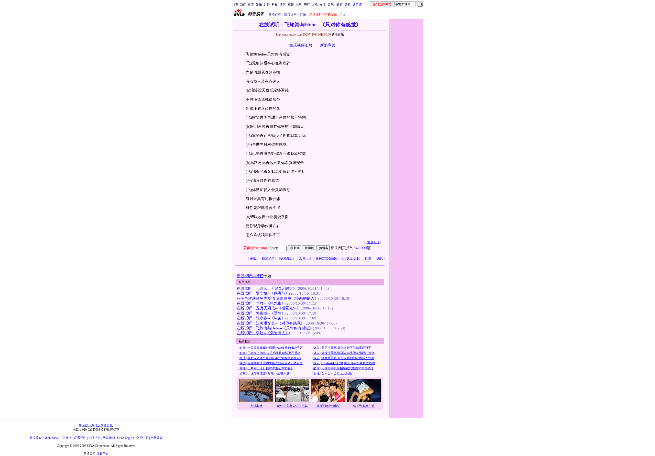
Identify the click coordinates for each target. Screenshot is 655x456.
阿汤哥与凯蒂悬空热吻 (359, 363)
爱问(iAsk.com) (255, 248)
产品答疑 (156, 438)
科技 (275, 4)
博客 (283, 4)
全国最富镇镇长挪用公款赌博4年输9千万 (275, 348)
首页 (235, 4)
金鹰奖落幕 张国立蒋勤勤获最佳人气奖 (347, 358)
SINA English (125, 438)
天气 (331, 4)
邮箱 (339, 4)
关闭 (380, 258)
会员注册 (142, 438)
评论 (253, 258)
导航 (347, 4)
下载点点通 (351, 258)
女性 (323, 4)
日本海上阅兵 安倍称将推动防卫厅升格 (273, 353)
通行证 (357, 4)
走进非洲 (256, 406)
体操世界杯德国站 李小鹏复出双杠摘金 (347, 353)
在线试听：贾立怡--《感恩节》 (263, 293)
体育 (251, 4)
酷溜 (316, 368)
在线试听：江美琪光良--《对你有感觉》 (270, 323)
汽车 (299, 4)
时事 (242, 348)
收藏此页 (286, 258)
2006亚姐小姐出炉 (328, 406)
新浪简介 (35, 438)
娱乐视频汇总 (300, 45)
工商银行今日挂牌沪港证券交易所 (270, 368)
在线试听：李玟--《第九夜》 (261, 303)
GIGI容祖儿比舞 (332, 363)
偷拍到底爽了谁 (364, 406)
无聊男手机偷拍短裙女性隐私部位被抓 (347, 368)
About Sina (51, 438)
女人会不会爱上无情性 (336, 373)
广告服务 (66, 438)
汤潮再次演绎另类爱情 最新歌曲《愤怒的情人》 (277, 298)
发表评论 (373, 242)
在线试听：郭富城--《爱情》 (261, 313)
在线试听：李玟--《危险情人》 (263, 333)
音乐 (302, 14)
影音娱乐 (290, 14)
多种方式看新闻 (326, 258)
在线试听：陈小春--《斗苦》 (261, 318)
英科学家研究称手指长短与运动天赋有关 (275, 363)
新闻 (243, 4)
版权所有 (102, 453)
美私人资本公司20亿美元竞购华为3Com (274, 358)
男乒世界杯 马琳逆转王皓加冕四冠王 (346, 348)
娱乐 (259, 4)
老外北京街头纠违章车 (292, 406)
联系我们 (80, 438)
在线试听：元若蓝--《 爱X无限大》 (267, 288)
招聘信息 (94, 438)
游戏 (315, 4)
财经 (267, 4)
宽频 (291, 4)
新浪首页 (275, 14)
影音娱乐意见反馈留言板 (96, 425)
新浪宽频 (327, 45)
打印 (368, 258)
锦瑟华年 (268, 258)
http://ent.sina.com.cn (289, 34)
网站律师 (109, 438)
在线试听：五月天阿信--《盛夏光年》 (269, 308)
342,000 (360, 248)
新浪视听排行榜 (250, 276)
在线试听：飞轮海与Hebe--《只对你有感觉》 (275, 328)
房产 (307, 4)
